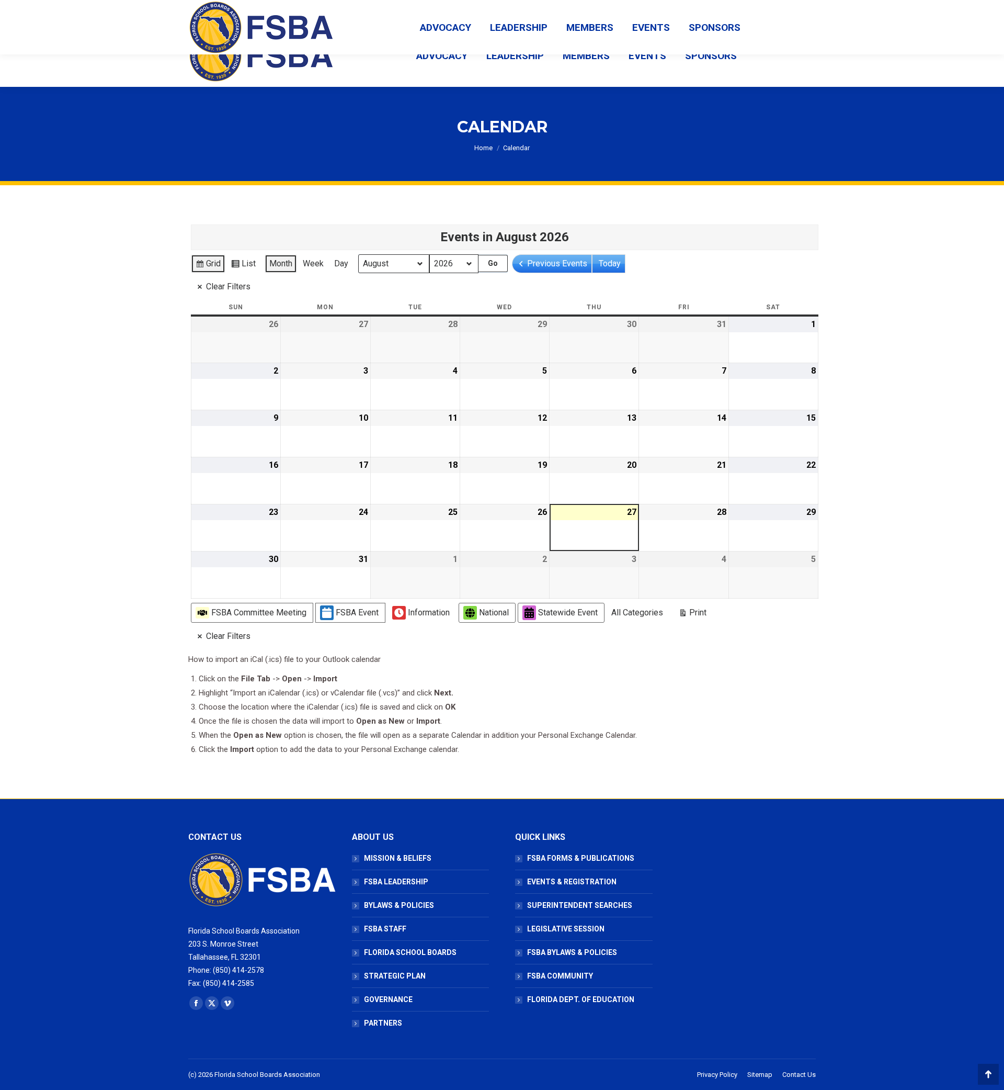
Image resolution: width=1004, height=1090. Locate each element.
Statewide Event (568, 612)
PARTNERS (383, 1023)
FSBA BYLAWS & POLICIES (572, 952)
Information (429, 612)
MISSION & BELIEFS (397, 858)
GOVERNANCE (388, 999)
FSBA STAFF (385, 929)
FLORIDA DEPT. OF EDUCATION (580, 999)
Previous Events (557, 263)
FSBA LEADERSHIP (396, 882)
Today (610, 263)
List (243, 266)
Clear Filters (228, 286)
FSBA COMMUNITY (560, 976)
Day (341, 263)
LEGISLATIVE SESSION (565, 929)
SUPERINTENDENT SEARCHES (579, 905)
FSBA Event (357, 612)
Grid (208, 266)
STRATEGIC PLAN (395, 976)
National (494, 612)
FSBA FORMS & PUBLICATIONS (580, 858)
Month (280, 263)
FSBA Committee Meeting (258, 612)
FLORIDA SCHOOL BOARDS (410, 952)
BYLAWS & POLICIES (399, 905)
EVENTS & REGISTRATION (572, 882)
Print (692, 615)
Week (313, 263)
